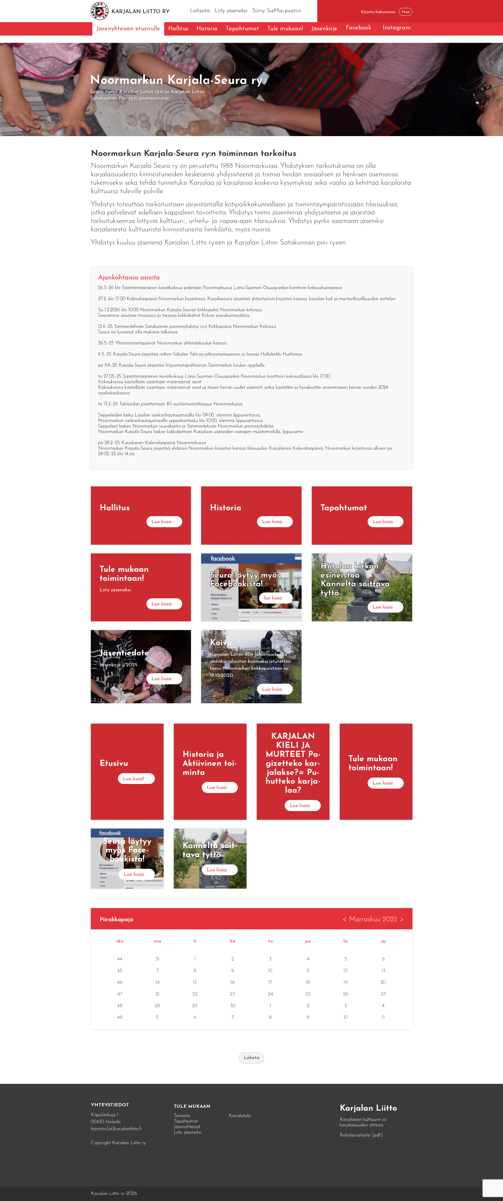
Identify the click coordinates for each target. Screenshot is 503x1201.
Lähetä (251, 1058)
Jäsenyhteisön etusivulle (128, 29)
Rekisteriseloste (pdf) (361, 1135)
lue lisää (273, 598)
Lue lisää (161, 521)
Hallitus (178, 29)
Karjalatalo (240, 1115)
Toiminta (182, 1115)
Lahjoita (200, 11)
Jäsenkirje (324, 29)
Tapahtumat (242, 29)
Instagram (397, 28)
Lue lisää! (133, 778)
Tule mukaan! (285, 29)
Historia (206, 29)
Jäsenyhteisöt (187, 1126)
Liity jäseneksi (231, 11)
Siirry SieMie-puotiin (276, 11)
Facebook (358, 28)
